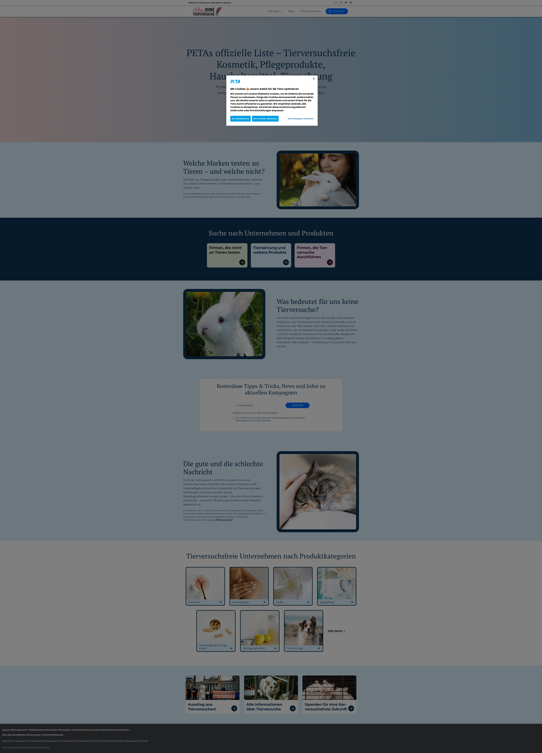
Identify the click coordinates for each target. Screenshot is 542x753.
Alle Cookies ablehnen (265, 118)
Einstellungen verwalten (301, 118)
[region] (272, 100)
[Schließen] (314, 79)
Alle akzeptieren (240, 118)
